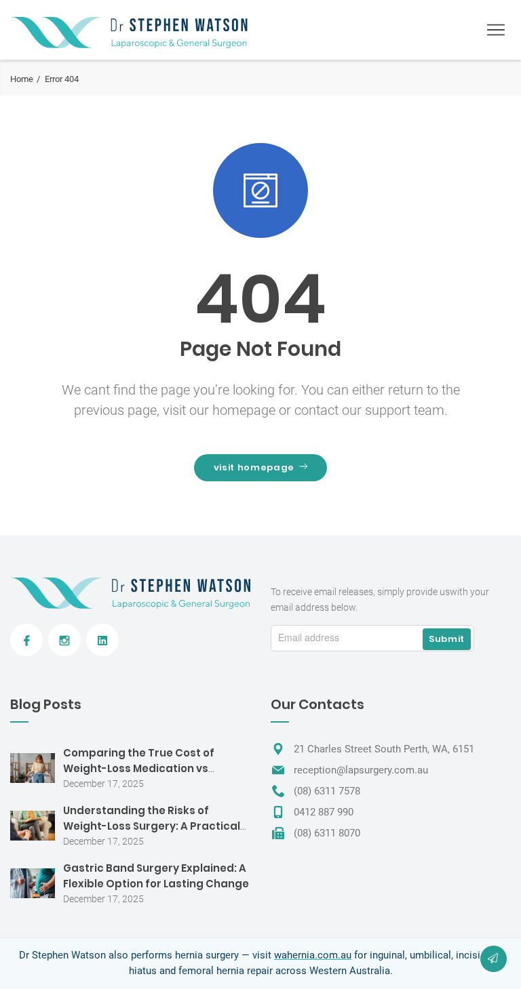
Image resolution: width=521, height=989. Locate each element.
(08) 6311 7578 (327, 791)
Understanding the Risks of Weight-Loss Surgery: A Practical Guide (151, 826)
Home (21, 79)
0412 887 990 (323, 812)
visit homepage (254, 467)
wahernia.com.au (312, 955)
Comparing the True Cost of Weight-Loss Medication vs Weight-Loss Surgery (138, 768)
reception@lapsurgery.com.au (361, 770)
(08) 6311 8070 (327, 833)
